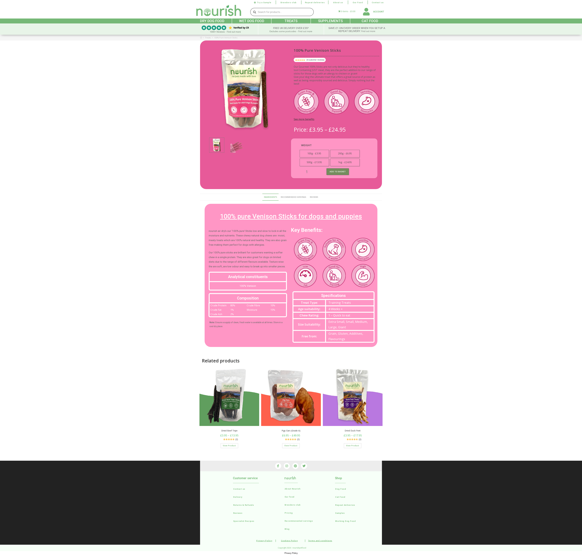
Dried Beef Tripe (229, 430)
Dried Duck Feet (353, 430)
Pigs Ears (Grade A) (291, 430)
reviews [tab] (314, 197)
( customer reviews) (315, 60)
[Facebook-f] (278, 466)
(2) (236, 439)
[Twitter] (304, 466)
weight (306, 145)
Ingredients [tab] (270, 197)
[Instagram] (287, 466)
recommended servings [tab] (293, 197)
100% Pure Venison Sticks (225, 37)
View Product (229, 445)
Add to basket (338, 171)
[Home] (201, 37)
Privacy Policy (291, 553)
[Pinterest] (295, 466)
